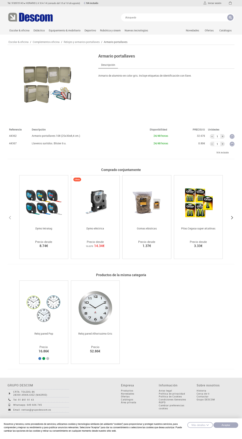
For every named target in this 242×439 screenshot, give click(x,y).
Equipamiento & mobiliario (65, 30)
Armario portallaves (115, 42)
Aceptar (226, 425)
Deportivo (90, 30)
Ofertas (125, 396)
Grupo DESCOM (206, 399)
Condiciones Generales (172, 399)
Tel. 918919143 (15, 3)
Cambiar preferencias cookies (171, 407)
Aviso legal (165, 390)
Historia (201, 390)
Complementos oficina (46, 42)
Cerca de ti (203, 393)
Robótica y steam (110, 30)
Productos (127, 390)
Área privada (128, 402)
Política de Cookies (170, 396)
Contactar (203, 396)
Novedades (192, 30)
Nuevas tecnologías (136, 30)
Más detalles (199, 425)
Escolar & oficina (19, 30)
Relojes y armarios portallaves (82, 42)
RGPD (162, 402)
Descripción (108, 65)
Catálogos (225, 30)
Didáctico (39, 30)
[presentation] (10, 217)
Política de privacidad (172, 393)
